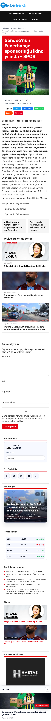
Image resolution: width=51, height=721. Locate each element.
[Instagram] (21, 476)
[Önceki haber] (37, 494)
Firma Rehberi (35, 13)
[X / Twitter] (14, 476)
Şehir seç (10, 453)
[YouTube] (29, 476)
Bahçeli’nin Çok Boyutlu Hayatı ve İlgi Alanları (24, 571)
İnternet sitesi (8, 402)
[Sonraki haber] (43, 494)
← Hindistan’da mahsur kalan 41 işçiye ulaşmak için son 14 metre (13, 226)
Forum (35, 19)
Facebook (27, 108)
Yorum (6, 356)
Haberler (5, 28)
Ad (4, 381)
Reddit (8, 113)
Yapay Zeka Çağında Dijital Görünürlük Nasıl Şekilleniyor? (23, 585)
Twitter (17, 108)
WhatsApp (39, 108)
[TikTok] (36, 476)
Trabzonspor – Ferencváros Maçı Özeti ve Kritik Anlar (25, 575)
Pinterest (18, 113)
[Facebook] (7, 476)
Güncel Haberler (16, 13)
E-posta (7, 391)
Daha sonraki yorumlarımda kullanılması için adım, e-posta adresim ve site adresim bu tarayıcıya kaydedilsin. (23, 418)
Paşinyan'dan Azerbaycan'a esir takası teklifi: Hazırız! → (38, 226)
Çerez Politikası (20, 19)
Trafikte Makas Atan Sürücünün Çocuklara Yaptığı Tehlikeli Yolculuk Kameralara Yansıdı (26, 580)
